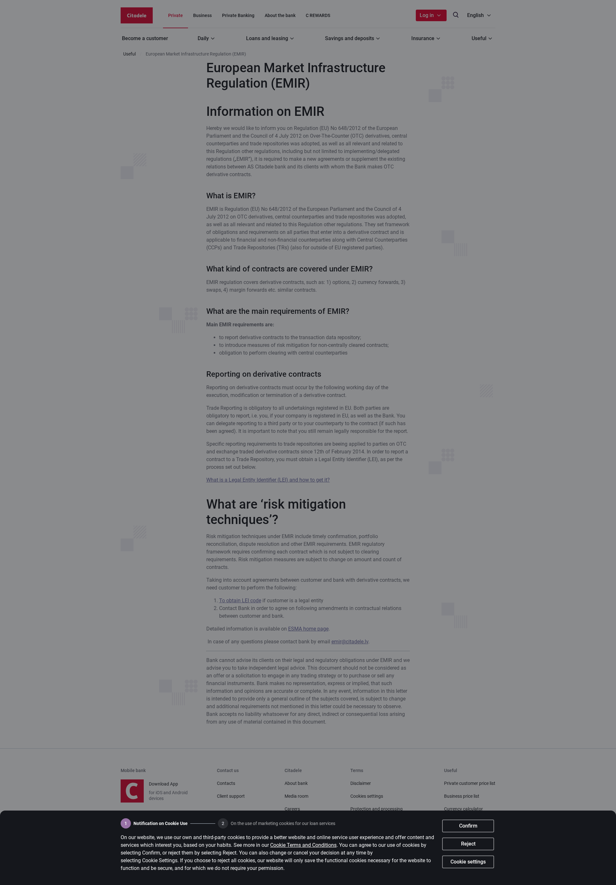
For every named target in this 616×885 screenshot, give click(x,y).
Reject (468, 844)
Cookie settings (468, 862)
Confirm (468, 826)
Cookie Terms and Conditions (303, 845)
